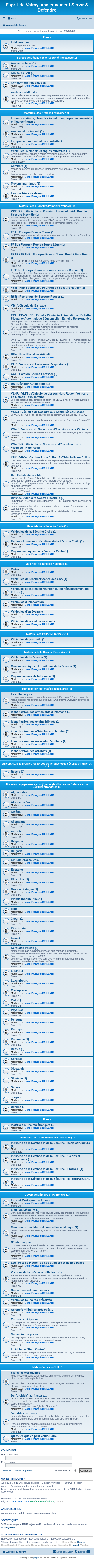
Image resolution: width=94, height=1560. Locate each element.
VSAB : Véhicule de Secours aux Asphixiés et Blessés (47, 411)
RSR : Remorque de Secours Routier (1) (37, 296)
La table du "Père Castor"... (29, 1349)
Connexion (8, 1450)
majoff (76, 1545)
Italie (14, 908)
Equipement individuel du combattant (36, 141)
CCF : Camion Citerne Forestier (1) (34, 374)
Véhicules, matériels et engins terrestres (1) (40, 151)
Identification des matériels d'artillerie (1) (38, 741)
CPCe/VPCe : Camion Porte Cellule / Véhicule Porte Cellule (51, 457)
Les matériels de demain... (29, 193)
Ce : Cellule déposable (26, 475)
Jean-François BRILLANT (39, 48)
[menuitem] (11, 18)
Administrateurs (20, 1501)
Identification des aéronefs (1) (31, 751)
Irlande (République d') (26, 899)
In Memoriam (20, 42)
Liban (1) (17, 970)
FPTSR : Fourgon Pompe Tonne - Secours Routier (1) (47, 270)
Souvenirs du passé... (25, 1334)
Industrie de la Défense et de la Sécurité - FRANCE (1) (47, 1169)
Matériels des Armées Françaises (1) (47, 113)
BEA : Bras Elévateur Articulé (30, 354)
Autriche (16, 831)
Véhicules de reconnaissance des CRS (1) (39, 579)
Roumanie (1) (20, 1039)
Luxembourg (19, 980)
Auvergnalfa (8, 1527)
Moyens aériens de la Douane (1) (33, 676)
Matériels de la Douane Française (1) (47, 652)
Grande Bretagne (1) (24, 889)
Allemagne (18, 821)
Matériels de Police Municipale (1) (47, 634)
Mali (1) (16, 1000)
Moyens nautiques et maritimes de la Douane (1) (43, 666)
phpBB (36, 1558)
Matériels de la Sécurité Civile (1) (47, 526)
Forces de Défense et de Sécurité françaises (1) (47, 57)
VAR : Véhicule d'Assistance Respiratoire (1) (40, 364)
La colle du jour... (23, 694)
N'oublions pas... (22, 1242)
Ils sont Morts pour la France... (32, 1200)
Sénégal (16, 1058)
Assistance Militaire (24, 92)
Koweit (15, 938)
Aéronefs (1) (19, 166)
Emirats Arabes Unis (25, 860)
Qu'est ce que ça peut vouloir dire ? (35, 1436)
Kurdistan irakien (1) (24, 948)
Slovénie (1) (19, 1078)
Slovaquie (17, 1068)
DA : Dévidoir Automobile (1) (30, 383)
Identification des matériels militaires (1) (47, 688)
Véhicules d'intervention (27, 601)
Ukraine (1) (18, 1106)
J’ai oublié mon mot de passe (16, 1470)
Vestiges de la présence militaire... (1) (36, 1272)
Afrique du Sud (21, 802)
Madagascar (19, 990)
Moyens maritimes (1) (25, 183)
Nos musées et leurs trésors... (31, 1290)
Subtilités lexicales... (25, 1413)
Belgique (17, 841)
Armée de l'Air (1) (22, 73)
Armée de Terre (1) (23, 63)
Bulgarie (16, 851)
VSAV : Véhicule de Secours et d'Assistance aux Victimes (50, 429)
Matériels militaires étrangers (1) (32, 1125)
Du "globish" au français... (29, 1395)
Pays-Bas (17, 1010)
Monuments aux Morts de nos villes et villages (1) (44, 1227)
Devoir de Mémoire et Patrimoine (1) (47, 1194)
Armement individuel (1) (27, 131)
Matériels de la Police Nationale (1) (47, 563)
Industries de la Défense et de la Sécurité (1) (47, 1137)
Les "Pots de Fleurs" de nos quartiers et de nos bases (47, 1262)
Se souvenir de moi (64, 1470)
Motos (15, 569)
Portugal (17, 1029)
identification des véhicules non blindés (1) (40, 731)
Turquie (16, 1097)
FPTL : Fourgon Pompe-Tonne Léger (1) (38, 244)
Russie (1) (17, 771)
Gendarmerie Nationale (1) (28, 82)
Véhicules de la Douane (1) (29, 657)
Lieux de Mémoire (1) (25, 1210)
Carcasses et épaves (24, 1319)
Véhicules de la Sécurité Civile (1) (33, 531)
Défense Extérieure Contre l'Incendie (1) (37, 498)
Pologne (16, 1019)
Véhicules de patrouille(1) (28, 639)
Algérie (16, 811)
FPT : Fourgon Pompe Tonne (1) (32, 232)
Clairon (81, 1542)
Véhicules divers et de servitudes (33, 621)
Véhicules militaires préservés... (32, 1300)
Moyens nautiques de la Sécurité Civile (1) (39, 551)
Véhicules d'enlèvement (27, 611)
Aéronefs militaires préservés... (32, 1309)
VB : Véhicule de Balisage (28, 305)
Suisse (15, 1087)
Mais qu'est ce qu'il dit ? (47, 1367)
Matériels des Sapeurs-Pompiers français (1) (47, 206)
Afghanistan (19, 792)
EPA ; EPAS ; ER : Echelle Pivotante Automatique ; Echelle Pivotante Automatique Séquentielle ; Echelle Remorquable (51, 317)
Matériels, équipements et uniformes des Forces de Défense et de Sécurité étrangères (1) (47, 785)
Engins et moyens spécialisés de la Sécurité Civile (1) (47, 541)
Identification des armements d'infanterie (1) (40, 711)
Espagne (17, 869)
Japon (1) (17, 918)
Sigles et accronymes (25, 1372)
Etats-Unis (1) (20, 879)
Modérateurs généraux (42, 1501)
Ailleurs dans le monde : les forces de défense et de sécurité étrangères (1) (47, 765)
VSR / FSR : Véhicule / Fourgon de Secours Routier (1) (48, 287)
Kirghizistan (19, 928)
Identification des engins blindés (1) (35, 721)
